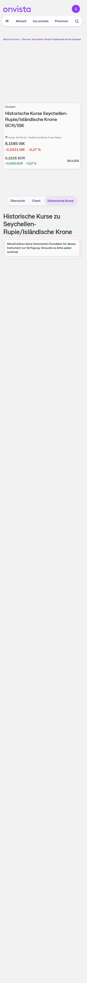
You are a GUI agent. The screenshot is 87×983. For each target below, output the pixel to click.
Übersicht (17, 201)
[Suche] (77, 21)
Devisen (26, 39)
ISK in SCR (73, 160)
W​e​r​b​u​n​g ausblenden (56, 69)
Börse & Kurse (11, 39)
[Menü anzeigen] (7, 21)
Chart (36, 201)
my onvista (41, 21)
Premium (61, 21)
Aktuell (21, 21)
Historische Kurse (61, 201)
